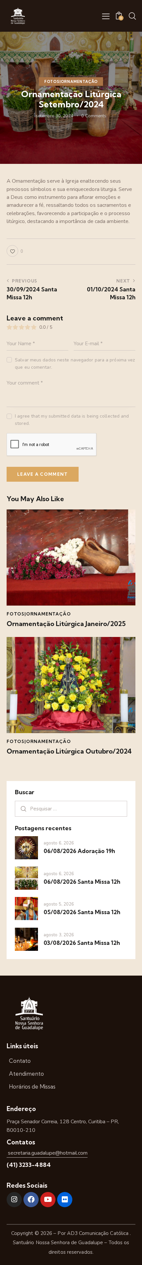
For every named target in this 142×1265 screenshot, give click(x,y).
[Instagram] (14, 1199)
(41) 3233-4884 (29, 1165)
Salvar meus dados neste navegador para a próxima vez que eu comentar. (75, 363)
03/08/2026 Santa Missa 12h (82, 942)
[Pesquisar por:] (71, 808)
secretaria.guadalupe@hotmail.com (47, 1153)
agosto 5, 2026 (59, 904)
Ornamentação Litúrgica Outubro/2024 (69, 751)
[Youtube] (47, 1199)
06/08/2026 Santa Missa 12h (82, 881)
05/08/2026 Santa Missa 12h (82, 912)
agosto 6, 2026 (59, 843)
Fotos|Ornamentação (71, 81)
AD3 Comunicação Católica (98, 1233)
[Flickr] (64, 1199)
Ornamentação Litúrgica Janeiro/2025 (66, 624)
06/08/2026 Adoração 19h (79, 850)
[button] (106, 16)
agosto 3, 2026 (59, 935)
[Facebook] (31, 1199)
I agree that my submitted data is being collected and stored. (72, 420)
